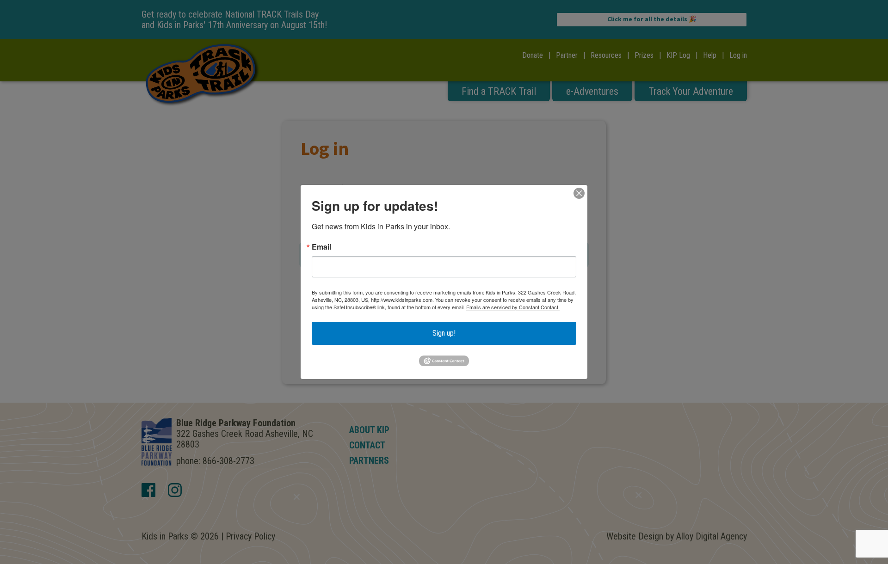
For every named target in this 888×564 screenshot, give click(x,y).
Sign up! (444, 333)
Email (321, 247)
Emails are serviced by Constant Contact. (513, 307)
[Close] (579, 193)
